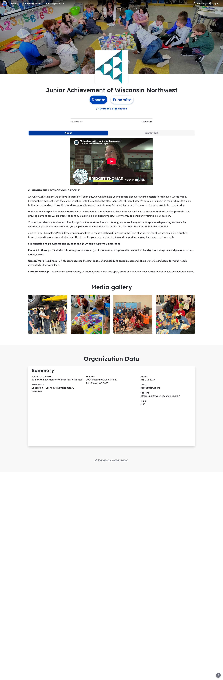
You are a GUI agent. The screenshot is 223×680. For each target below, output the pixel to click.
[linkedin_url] (144, 404)
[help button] (218, 675)
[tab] (68, 133)
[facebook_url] (141, 404)
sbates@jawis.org (150, 387)
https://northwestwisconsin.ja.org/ (160, 395)
